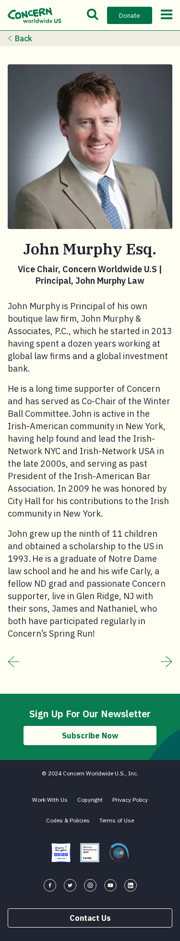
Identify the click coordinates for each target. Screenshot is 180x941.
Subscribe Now (90, 735)
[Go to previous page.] (14, 661)
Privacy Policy (130, 799)
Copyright (90, 799)
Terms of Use (116, 820)
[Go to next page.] (166, 661)
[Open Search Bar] (92, 15)
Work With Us (50, 799)
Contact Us (90, 918)
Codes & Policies (68, 820)
